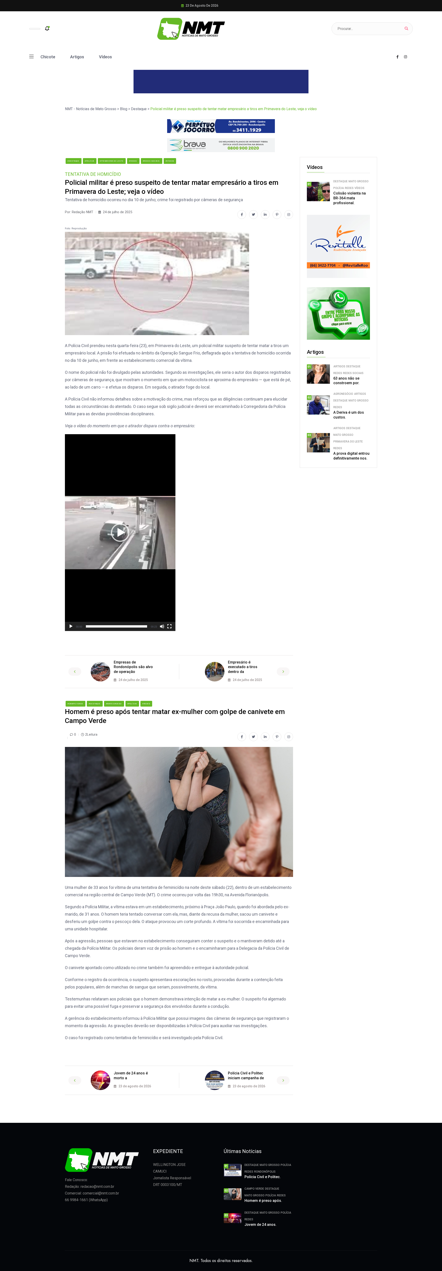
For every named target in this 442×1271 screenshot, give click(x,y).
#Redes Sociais (151, 161)
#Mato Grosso (114, 704)
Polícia (338, 188)
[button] (120, 532)
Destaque (340, 181)
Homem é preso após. (263, 1200)
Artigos (77, 56)
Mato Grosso (359, 181)
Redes (349, 188)
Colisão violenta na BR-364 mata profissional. (349, 198)
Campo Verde (254, 1188)
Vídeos (105, 56)
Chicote (48, 56)
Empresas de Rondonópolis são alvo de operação (133, 667)
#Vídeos (170, 161)
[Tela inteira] (169, 626)
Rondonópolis (265, 1171)
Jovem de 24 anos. (260, 1224)
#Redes (133, 161)
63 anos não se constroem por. (346, 380)
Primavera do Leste (348, 441)
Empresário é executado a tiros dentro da (242, 667)
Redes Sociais (353, 373)
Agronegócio (343, 393)
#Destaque (73, 161)
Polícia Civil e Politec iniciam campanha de (246, 1075)
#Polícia (90, 161)
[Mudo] (162, 626)
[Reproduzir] (71, 626)
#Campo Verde (75, 704)
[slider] (116, 626)
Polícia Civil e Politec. (262, 1177)
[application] (120, 532)
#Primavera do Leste (112, 161)
